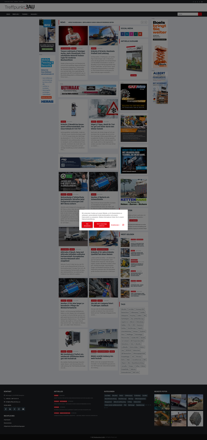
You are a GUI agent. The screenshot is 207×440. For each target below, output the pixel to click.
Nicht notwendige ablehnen (102, 225)
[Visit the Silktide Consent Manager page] (123, 225)
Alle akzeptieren (87, 225)
